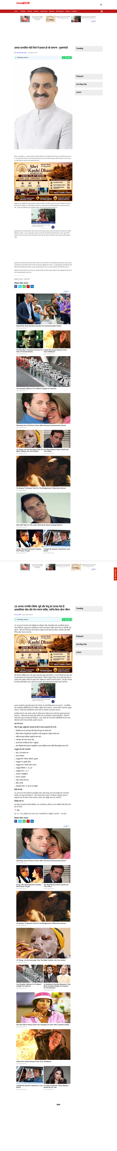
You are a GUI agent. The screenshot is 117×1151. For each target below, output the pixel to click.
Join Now (67, 57)
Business (51, 11)
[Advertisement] (58, 34)
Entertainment (60, 11)
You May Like (81, 84)
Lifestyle (74, 11)
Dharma (68, 11)
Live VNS (18, 614)
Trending (79, 48)
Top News (22, 11)
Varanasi (29, 11)
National (36, 11)
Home (15, 11)
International (43, 11)
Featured (79, 76)
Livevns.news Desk (21, 52)
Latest (78, 92)
